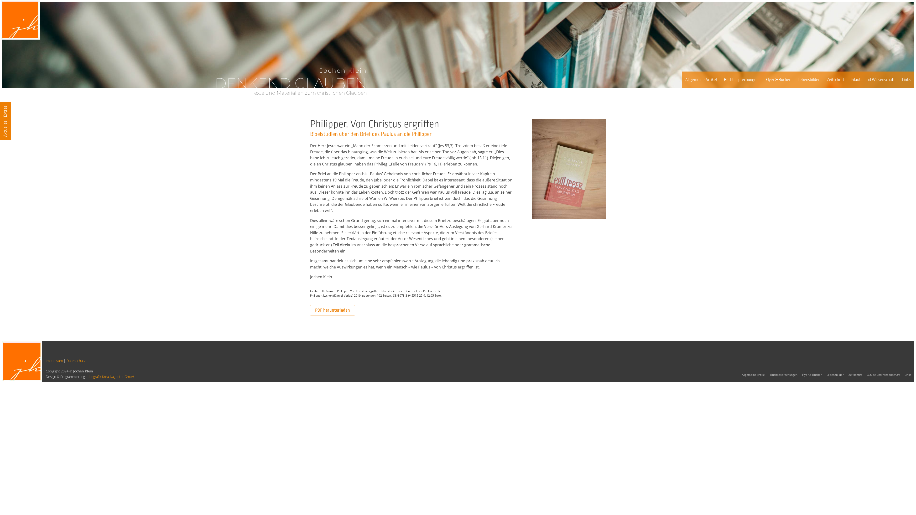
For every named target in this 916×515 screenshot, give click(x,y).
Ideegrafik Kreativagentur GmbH (110, 376)
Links (906, 80)
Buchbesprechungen (741, 80)
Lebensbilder (809, 80)
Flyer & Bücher (778, 80)
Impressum (54, 360)
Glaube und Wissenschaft (873, 80)
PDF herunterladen (332, 310)
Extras (5, 111)
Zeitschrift (835, 80)
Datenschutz (76, 360)
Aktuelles (5, 128)
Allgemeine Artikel (701, 80)
